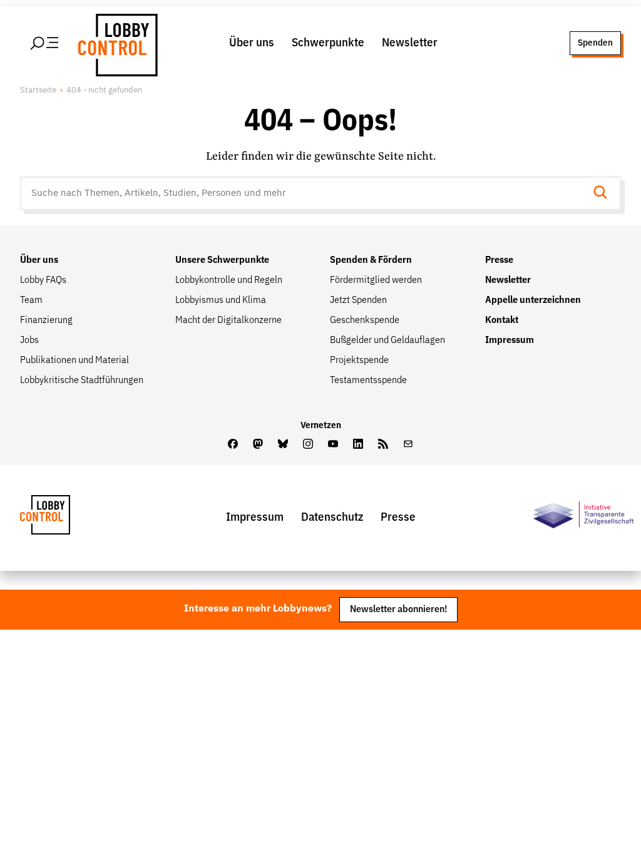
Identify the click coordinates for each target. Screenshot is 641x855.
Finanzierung (46, 320)
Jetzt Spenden (358, 300)
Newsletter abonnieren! (398, 609)
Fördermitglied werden (376, 280)
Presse (499, 260)
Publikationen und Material (74, 361)
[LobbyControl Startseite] (116, 43)
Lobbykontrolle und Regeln (228, 280)
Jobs (29, 340)
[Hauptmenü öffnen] (45, 43)
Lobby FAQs (43, 280)
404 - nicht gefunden (104, 90)
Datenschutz (332, 517)
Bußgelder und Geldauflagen (387, 340)
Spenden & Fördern (371, 260)
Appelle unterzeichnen (533, 300)
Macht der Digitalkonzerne (228, 320)
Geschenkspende (364, 320)
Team (31, 300)
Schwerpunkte (328, 43)
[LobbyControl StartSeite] (64, 518)
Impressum (509, 340)
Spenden (595, 43)
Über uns (251, 43)
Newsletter (410, 43)
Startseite (38, 90)
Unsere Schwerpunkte (222, 260)
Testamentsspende (368, 381)
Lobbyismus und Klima (220, 300)
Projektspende (359, 361)
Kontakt (501, 320)
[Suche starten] (604, 193)
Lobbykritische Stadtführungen (81, 381)
